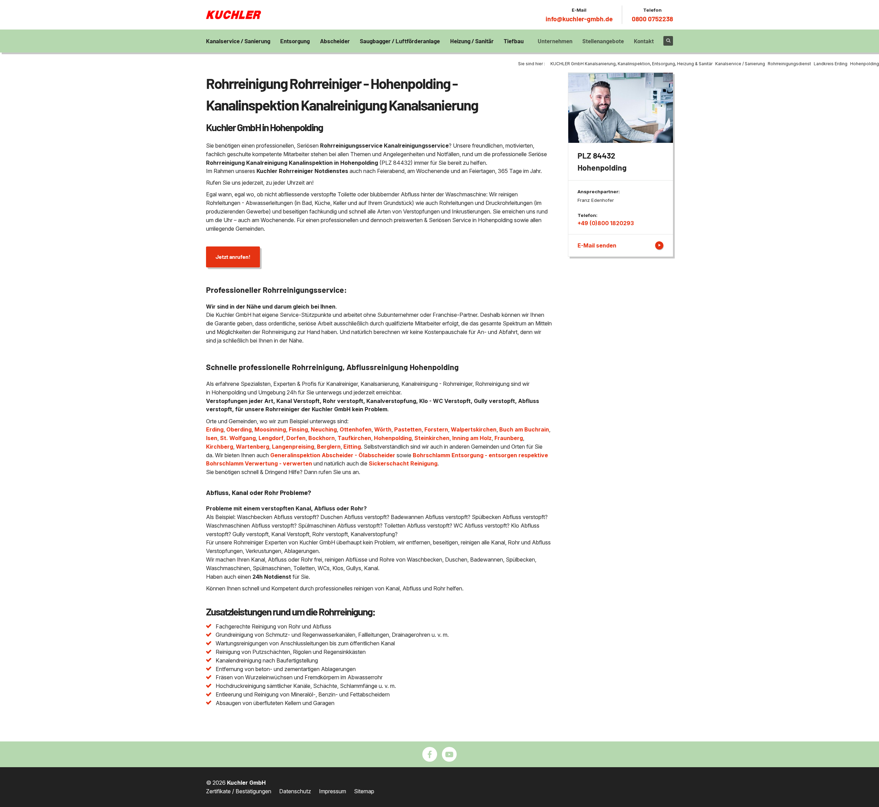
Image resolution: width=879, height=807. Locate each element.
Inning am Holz (472, 438)
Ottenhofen (356, 429)
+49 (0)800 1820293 (606, 223)
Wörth (382, 429)
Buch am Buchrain (524, 429)
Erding (215, 429)
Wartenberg (252, 446)
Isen (211, 438)
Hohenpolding (393, 438)
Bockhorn (321, 438)
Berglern (329, 446)
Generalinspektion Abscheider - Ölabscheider (332, 455)
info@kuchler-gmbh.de (579, 19)
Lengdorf (271, 438)
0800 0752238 (652, 19)
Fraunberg (508, 438)
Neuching (324, 429)
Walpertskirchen (473, 429)
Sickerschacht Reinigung (403, 463)
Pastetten (408, 429)
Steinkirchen (431, 438)
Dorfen (296, 438)
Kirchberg (219, 446)
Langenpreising (293, 446)
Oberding (239, 429)
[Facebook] (429, 754)
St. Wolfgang (238, 438)
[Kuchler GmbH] (233, 14)
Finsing (298, 429)
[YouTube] (449, 754)
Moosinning (270, 429)
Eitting (352, 446)
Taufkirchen (354, 438)
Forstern (436, 429)
